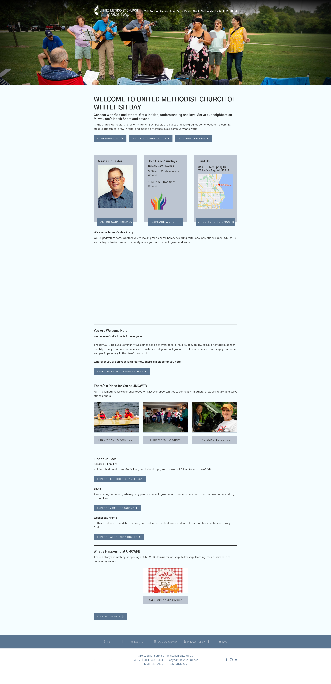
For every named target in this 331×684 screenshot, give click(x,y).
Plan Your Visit (109, 139)
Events (187, 11)
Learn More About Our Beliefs (120, 372)
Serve (180, 11)
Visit (146, 11)
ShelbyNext (165, 677)
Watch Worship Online (150, 139)
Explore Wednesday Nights (117, 537)
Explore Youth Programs (116, 508)
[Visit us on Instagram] (228, 11)
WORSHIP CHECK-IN (192, 139)
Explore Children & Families (118, 479)
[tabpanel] (165, 42)
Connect (164, 11)
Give (203, 11)
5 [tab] (173, 80)
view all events (109, 617)
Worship (154, 11)
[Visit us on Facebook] (223, 11)
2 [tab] (161, 80)
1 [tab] (158, 80)
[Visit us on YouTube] (232, 11)
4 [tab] (169, 80)
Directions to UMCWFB (216, 222)
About (196, 11)
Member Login (213, 11)
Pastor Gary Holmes (115, 222)
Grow (172, 11)
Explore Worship (166, 222)
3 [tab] (165, 80)
